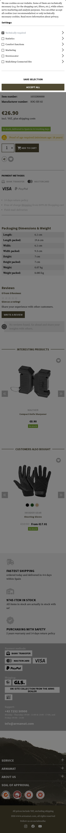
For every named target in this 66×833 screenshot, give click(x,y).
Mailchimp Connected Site (18, 61)
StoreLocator (12, 56)
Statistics (9, 38)
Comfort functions (14, 44)
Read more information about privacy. (40, 16)
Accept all (33, 87)
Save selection (33, 79)
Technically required (15, 32)
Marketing (10, 50)
